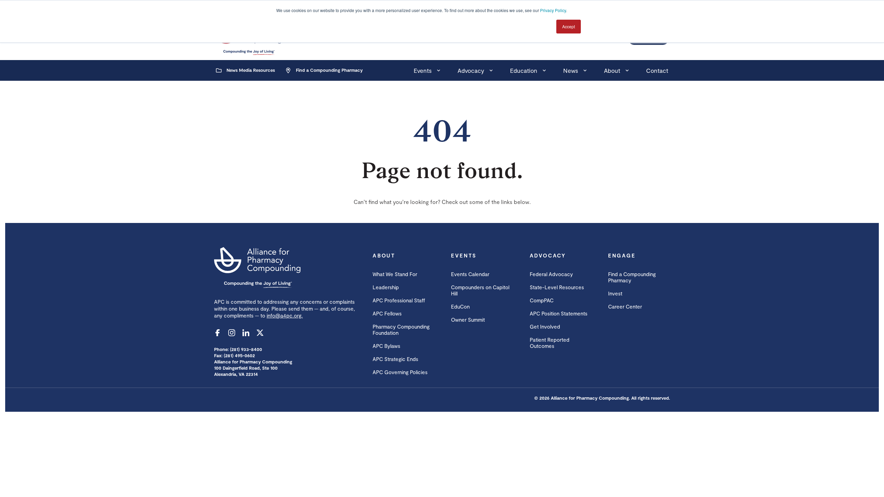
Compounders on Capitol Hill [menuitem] (480, 290)
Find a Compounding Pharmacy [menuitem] (632, 277)
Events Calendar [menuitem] (470, 274)
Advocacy (471, 70)
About (612, 70)
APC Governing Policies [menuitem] (400, 372)
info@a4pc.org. (285, 315)
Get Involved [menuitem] (545, 326)
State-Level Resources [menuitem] (557, 287)
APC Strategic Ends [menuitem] (395, 359)
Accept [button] (568, 26)
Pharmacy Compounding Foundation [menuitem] (401, 329)
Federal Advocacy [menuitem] (551, 274)
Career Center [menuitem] (625, 306)
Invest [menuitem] (615, 293)
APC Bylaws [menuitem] (386, 346)
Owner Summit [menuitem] (468, 319)
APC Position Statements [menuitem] (558, 313)
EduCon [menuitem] (460, 306)
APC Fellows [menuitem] (387, 313)
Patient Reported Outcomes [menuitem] (549, 343)
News (570, 70)
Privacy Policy (553, 10)
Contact (657, 70)
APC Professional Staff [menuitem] (399, 300)
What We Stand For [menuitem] (395, 274)
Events (423, 70)
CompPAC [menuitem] (542, 300)
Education (523, 70)
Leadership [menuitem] (386, 287)
